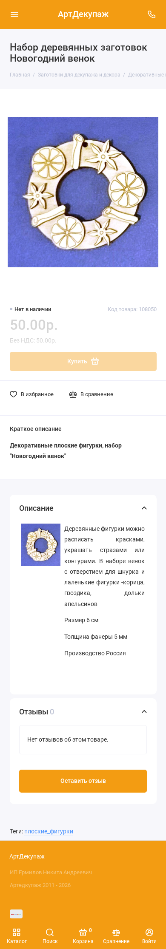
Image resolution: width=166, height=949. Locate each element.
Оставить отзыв (83, 781)
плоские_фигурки (48, 831)
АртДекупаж (83, 14)
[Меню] (14, 14)
